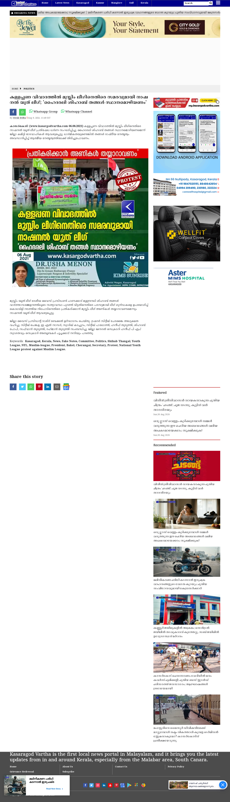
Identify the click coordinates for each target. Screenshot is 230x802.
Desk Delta (19, 118)
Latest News (62, 3)
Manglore (116, 3)
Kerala (144, 3)
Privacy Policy (176, 766)
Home (45, 3)
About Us (67, 766)
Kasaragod (82, 3)
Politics (29, 89)
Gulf (131, 3)
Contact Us (121, 766)
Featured (160, 393)
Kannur (100, 3)
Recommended (164, 445)
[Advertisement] (111, 61)
